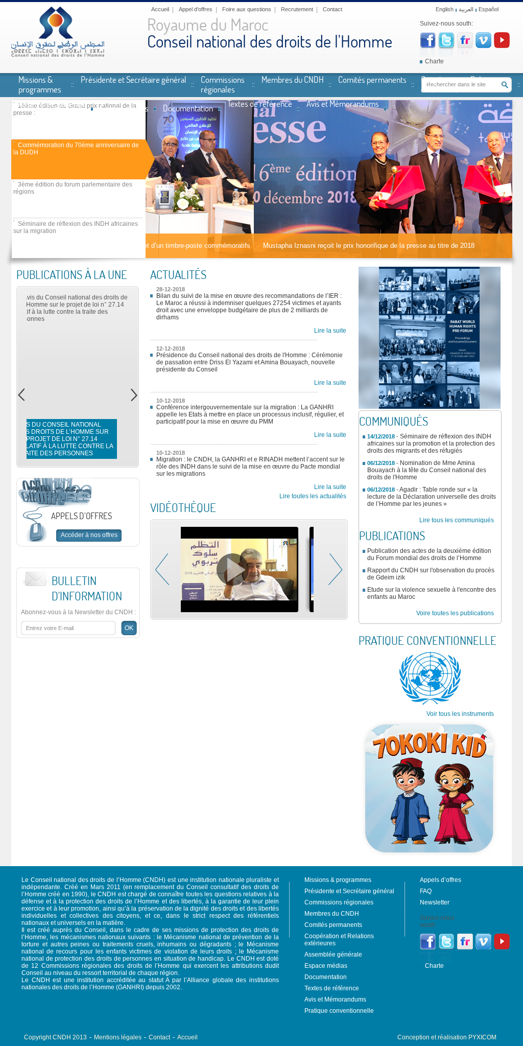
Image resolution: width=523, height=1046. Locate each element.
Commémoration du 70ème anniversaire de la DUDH (76, 149)
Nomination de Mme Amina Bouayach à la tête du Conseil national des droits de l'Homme (426, 470)
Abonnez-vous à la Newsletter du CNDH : (78, 612)
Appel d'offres (195, 9)
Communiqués (393, 421)
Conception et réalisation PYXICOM (446, 1037)
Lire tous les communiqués (456, 520)
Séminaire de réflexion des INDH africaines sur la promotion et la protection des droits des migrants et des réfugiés (431, 443)
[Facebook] (428, 46)
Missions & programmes (39, 84)
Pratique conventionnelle (339, 1010)
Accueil (160, 9)
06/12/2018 (381, 463)
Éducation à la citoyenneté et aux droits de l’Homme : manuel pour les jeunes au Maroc (76, 442)
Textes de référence (259, 103)
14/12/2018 (381, 436)
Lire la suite (330, 330)
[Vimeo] (483, 46)
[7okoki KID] (430, 857)
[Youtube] (502, 46)
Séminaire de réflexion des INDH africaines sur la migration (75, 227)
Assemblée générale (52, 103)
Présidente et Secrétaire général (133, 79)
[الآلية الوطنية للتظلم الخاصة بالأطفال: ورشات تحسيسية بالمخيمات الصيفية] (245, 569)
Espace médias (124, 108)
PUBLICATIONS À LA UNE (71, 274)
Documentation (188, 108)
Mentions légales (117, 1037)
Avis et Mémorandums (342, 103)
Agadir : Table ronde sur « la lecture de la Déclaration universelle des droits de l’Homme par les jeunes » (431, 496)
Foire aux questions (246, 9)
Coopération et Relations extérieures (461, 84)
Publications (392, 535)
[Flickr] (465, 46)
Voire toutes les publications (455, 613)
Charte (434, 61)
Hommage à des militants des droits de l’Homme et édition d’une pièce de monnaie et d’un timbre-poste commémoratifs (329, 245)
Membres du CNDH (293, 79)
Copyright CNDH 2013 (55, 1037)
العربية (466, 9)
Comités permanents (372, 79)
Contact (332, 9)
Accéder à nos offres (89, 535)
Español (488, 9)
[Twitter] (446, 46)
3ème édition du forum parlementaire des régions (72, 188)
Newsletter (434, 902)
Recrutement (297, 9)
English (445, 9)
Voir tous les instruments (460, 713)
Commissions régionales (223, 84)
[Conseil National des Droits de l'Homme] (57, 54)
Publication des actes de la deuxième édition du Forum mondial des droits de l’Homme (429, 554)
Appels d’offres (440, 880)
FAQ (426, 891)
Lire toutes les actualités (312, 496)
